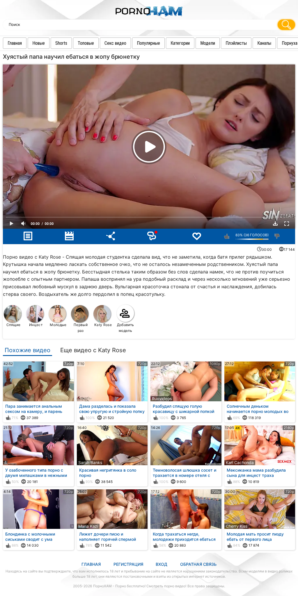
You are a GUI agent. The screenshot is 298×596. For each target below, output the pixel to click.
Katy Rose (103, 325)
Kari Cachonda (240, 462)
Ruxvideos (162, 398)
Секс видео (115, 43)
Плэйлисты (236, 43)
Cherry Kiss (236, 526)
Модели (207, 43)
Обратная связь (198, 564)
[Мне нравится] (227, 236)
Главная (15, 43)
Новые (38, 43)
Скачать (275, 223)
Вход (161, 564)
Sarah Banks (90, 462)
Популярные (148, 43)
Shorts (61, 43)
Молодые (58, 325)
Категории (180, 43)
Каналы (264, 43)
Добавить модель (125, 328)
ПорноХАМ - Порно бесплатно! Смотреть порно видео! (139, 586)
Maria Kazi (88, 526)
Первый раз (81, 328)
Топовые (86, 43)
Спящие (13, 325)
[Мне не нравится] (277, 236)
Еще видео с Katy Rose (93, 350)
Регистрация (128, 564)
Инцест (35, 325)
